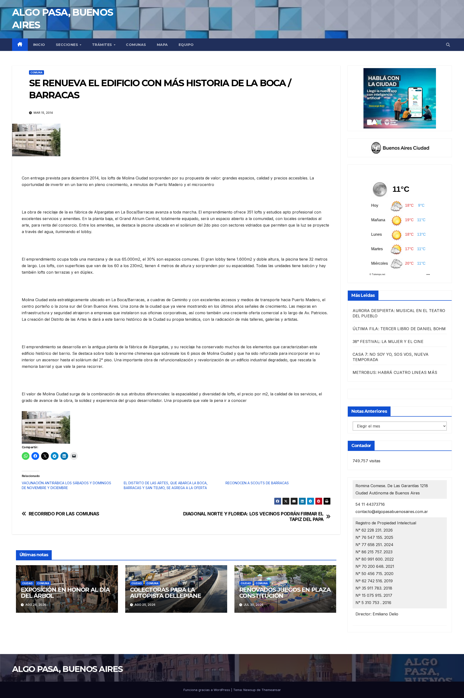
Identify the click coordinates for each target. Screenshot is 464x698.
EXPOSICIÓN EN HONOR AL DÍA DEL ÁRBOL (65, 592)
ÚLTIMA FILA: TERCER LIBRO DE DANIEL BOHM (399, 328)
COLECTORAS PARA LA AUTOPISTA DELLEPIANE (165, 592)
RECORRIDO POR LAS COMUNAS (64, 514)
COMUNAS (136, 45)
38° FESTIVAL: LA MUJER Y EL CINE (388, 341)
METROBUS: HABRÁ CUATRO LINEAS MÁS (395, 372)
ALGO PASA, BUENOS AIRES (67, 669)
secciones (67, 45)
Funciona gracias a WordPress (207, 690)
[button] (448, 44)
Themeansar (271, 690)
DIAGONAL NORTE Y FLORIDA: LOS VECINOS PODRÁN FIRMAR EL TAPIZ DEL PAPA (253, 516)
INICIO (39, 45)
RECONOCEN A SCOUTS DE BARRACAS (257, 483)
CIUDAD (27, 583)
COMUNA (36, 72)
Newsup (249, 690)
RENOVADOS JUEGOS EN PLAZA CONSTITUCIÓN (285, 592)
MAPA (162, 45)
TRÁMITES (102, 45)
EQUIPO (186, 45)
